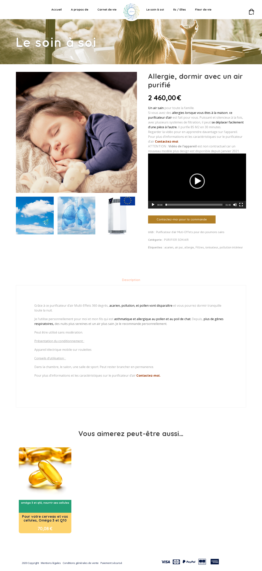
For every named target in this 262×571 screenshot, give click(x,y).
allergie (189, 247)
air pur (179, 247)
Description (131, 280)
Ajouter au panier (37, 528)
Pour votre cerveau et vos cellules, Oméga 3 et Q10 (45, 518)
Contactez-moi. (148, 375)
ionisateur (211, 247)
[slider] (194, 205)
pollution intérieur (231, 247)
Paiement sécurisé (111, 563)
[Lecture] (153, 205)
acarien (168, 247)
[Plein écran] (241, 205)
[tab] (131, 279)
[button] (197, 181)
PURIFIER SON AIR (176, 240)
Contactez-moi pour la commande (182, 219)
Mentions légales (51, 563)
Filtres (199, 247)
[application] (197, 181)
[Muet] (235, 205)
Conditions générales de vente (81, 563)
